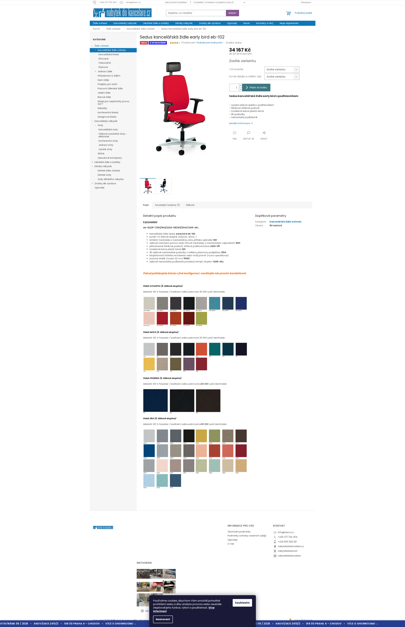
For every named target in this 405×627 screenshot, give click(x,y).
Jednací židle (105, 71)
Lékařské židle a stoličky (107, 162)
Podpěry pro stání (107, 84)
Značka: (234, 42)
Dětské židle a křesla (109, 170)
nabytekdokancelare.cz (291, 546)
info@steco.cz (286, 532)
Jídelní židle (104, 92)
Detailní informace (239, 123)
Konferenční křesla (108, 112)
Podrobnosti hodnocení (210, 42)
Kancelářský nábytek (106, 121)
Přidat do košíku (258, 87)
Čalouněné (105, 62)
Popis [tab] (146, 205)
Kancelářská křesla (109, 54)
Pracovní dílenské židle (110, 88)
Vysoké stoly (105, 149)
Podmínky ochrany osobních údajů (214, 2)
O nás (231, 543)
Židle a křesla (102, 45)
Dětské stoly (104, 174)
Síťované (104, 58)
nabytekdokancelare (289, 555)
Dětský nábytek (103, 166)
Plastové (103, 67)
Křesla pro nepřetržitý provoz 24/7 (113, 103)
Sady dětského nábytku (111, 179)
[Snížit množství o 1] (240, 89)
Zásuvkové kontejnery (110, 157)
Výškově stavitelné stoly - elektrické (113, 135)
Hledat (232, 13)
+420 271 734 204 (287, 537)
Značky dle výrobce (105, 183)
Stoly (100, 125)
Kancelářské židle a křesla (112, 50)
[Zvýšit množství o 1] (240, 86)
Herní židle (103, 80)
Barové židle (104, 97)
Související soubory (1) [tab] (167, 205)
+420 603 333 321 (287, 541)
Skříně (101, 153)
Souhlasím (242, 603)
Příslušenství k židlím (109, 75)
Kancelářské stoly (108, 129)
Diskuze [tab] (190, 205)
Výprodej (99, 187)
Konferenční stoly (108, 140)
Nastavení (163, 619)
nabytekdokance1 (287, 551)
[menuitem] (100, 23)
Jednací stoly (106, 145)
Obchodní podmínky (176, 2)
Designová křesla (107, 116)
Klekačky (102, 108)
